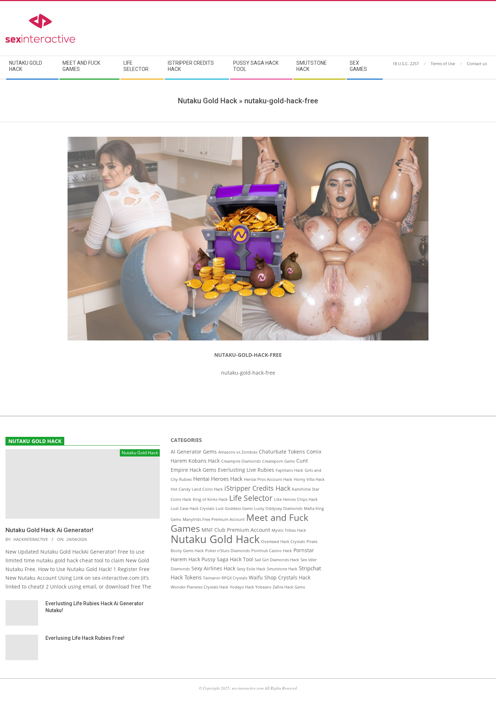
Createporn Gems (278, 461)
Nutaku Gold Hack (215, 539)
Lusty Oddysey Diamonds (278, 508)
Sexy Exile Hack (251, 568)
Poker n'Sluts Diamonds (227, 550)
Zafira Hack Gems (289, 587)
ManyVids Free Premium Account (214, 519)
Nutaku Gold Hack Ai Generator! (49, 530)
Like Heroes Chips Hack (296, 499)
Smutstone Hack (282, 568)
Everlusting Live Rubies (246, 470)
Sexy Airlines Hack (213, 568)
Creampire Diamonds (241, 461)
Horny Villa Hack (309, 479)
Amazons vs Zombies (237, 452)
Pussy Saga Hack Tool (227, 559)
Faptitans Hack (289, 470)
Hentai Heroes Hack (218, 479)
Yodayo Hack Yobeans (250, 587)
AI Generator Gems (194, 451)
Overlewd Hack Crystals (283, 541)
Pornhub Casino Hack (271, 550)
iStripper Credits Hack (257, 487)
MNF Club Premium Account (236, 530)
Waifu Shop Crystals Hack (279, 577)
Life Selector (251, 498)
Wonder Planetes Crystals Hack (199, 587)
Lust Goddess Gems (234, 508)
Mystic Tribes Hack (289, 530)
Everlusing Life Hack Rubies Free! (85, 638)
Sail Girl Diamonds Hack (277, 559)
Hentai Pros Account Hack (268, 479)
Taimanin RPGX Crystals (225, 578)
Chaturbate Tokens (282, 451)
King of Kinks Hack (210, 499)
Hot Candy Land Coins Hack (197, 489)
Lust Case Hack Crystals (192, 508)
